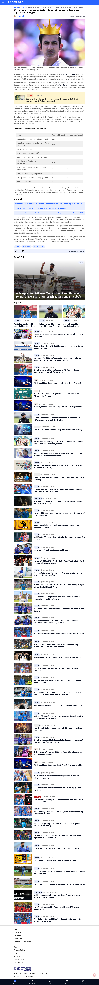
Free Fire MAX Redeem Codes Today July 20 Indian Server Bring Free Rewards (58, 729)
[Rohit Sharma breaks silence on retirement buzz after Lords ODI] (23, 632)
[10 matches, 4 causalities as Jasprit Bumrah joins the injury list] (23, 847)
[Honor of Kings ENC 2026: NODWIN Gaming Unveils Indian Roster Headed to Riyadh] (23, 346)
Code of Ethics (19, 962)
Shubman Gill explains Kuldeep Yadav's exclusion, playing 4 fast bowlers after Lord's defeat (58, 574)
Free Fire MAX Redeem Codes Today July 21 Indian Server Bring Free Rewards (58, 430)
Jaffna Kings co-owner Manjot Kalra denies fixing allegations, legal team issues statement (58, 836)
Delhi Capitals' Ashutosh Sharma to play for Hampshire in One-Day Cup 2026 (59, 538)
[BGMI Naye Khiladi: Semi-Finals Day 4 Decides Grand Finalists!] (23, 381)
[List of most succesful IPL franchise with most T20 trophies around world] (23, 907)
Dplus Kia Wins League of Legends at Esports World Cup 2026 (58, 705)
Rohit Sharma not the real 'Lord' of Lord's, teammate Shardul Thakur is (57, 669)
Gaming (36, 331)
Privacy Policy (19, 950)
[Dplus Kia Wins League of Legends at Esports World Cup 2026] (23, 704)
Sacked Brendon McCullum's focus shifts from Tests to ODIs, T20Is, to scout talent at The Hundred (49, 325)
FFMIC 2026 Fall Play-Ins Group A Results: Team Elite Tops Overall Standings (59, 478)
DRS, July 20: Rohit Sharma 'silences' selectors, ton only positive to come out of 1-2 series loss (58, 717)
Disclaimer (18, 953)
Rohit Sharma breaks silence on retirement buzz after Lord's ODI (59, 633)
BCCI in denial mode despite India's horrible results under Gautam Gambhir (59, 609)
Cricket (17, 246)
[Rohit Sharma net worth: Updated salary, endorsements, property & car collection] (23, 871)
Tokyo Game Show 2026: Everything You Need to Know (55, 860)
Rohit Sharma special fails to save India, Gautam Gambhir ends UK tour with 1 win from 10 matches (59, 741)
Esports (36, 343)
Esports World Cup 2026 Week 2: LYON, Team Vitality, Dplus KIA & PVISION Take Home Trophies (59, 562)
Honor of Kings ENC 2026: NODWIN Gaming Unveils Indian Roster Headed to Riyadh (58, 347)
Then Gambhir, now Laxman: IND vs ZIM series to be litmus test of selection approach (59, 514)
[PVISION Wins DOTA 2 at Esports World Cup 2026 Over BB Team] (23, 656)
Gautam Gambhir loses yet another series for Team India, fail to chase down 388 (58, 800)
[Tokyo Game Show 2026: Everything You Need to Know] (23, 859)
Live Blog (37, 797)
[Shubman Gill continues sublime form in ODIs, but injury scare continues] (23, 787)
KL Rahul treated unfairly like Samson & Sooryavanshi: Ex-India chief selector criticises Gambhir (58, 490)
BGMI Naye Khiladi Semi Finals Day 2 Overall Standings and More (58, 765)
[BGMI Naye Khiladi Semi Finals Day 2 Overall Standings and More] (23, 763)
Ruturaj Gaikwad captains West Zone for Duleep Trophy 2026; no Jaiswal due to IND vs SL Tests (59, 586)
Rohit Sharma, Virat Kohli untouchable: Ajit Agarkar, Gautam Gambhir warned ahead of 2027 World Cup (24, 325)
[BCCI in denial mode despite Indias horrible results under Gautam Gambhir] (23, 608)
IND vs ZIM (32, 983)
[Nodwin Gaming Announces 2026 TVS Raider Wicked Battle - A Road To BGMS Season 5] (23, 751)
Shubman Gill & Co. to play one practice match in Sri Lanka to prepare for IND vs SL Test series (57, 598)
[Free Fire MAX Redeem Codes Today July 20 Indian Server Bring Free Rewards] (23, 728)
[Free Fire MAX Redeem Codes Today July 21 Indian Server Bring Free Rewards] (23, 429)
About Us (17, 956)
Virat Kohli (18, 939)
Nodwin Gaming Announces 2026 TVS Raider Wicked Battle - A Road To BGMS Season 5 (58, 753)
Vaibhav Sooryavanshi (22, 942)
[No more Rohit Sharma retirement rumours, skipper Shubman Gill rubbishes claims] (23, 680)
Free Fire (37, 427)
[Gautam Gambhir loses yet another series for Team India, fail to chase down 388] (23, 799)
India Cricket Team (67, 74)
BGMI (36, 380)
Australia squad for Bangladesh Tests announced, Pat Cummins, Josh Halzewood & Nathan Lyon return (73, 325)
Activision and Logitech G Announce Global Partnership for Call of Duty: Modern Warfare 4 (59, 502)
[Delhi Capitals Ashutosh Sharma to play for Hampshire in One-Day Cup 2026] (23, 537)
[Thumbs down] (22, 251)
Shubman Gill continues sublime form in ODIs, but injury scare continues (57, 789)
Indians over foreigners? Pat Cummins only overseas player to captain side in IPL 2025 (49, 213)
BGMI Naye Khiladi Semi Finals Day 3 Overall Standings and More (58, 407)
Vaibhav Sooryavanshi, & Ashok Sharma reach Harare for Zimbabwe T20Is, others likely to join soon (56, 621)
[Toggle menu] (3, 2)
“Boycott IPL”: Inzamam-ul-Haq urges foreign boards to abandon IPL (42, 208)
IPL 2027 (17, 936)
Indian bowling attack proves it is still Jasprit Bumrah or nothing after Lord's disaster (58, 812)
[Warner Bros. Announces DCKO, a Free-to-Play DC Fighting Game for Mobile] (23, 334)
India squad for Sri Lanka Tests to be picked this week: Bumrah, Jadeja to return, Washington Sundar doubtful (48, 294)
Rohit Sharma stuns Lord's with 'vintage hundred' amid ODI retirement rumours (56, 777)
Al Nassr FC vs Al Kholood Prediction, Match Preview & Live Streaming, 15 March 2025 (49, 204)
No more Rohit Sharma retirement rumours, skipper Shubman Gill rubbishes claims (58, 681)
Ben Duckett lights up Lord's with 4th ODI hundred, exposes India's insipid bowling (57, 824)
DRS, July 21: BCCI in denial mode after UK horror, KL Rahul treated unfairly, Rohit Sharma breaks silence (59, 454)
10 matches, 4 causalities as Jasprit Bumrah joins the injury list (58, 848)
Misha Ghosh (20, 16)
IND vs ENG (18, 932)
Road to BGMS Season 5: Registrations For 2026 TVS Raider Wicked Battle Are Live (56, 395)
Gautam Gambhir (63, 85)
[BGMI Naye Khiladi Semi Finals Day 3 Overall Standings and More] (23, 405)
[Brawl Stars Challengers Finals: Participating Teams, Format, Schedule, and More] (23, 525)
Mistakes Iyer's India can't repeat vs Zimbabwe (52, 550)
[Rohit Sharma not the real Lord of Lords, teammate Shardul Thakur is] (23, 668)
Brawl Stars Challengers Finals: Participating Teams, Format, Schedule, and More (57, 526)
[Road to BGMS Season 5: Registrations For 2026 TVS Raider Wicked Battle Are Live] (23, 393)
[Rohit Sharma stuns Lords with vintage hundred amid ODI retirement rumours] (23, 775)
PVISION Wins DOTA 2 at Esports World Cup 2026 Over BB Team (58, 657)
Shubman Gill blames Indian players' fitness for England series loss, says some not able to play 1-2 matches (58, 693)
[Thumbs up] (16, 251)
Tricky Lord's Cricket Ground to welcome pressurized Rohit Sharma (59, 884)
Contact (17, 947)
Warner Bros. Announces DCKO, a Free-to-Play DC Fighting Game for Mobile (58, 335)
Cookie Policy (19, 959)
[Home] (15, 2)
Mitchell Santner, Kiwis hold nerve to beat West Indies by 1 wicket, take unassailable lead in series (56, 645)
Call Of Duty (38, 498)
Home (16, 929)
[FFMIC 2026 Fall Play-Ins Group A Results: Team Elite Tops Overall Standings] (23, 477)
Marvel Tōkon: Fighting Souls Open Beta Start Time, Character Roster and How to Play (58, 466)
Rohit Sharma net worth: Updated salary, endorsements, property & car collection (59, 872)
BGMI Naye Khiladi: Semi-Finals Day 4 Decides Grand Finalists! (57, 383)
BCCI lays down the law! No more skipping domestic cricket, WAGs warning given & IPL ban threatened (52, 100)
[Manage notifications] (94, 975)
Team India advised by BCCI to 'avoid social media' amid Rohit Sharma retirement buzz (57, 920)
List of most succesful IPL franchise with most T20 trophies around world (57, 908)
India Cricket (26, 246)
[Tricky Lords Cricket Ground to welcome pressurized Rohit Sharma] (23, 883)
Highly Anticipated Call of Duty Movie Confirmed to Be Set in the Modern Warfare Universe (58, 896)
